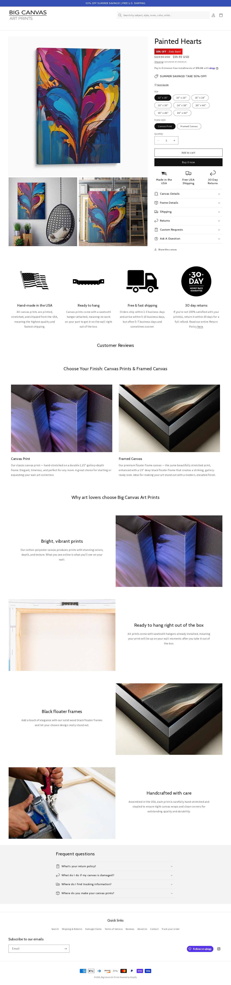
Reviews (130, 928)
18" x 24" (200, 97)
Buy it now (188, 162)
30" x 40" (201, 105)
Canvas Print (165, 126)
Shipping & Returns (72, 928)
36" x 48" (163, 112)
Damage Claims (93, 928)
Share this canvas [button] (167, 249)
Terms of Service (114, 928)
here (200, 326)
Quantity (158, 133)
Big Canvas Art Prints (110, 977)
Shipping (158, 61)
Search (55, 928)
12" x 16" (163, 97)
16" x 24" (181, 97)
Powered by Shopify (128, 977)
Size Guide (163, 84)
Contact (154, 928)
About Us (142, 928)
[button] (163, 15)
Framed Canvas (189, 126)
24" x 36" (182, 105)
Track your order (171, 928)
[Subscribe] (65, 949)
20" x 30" (163, 105)
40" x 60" (182, 112)
